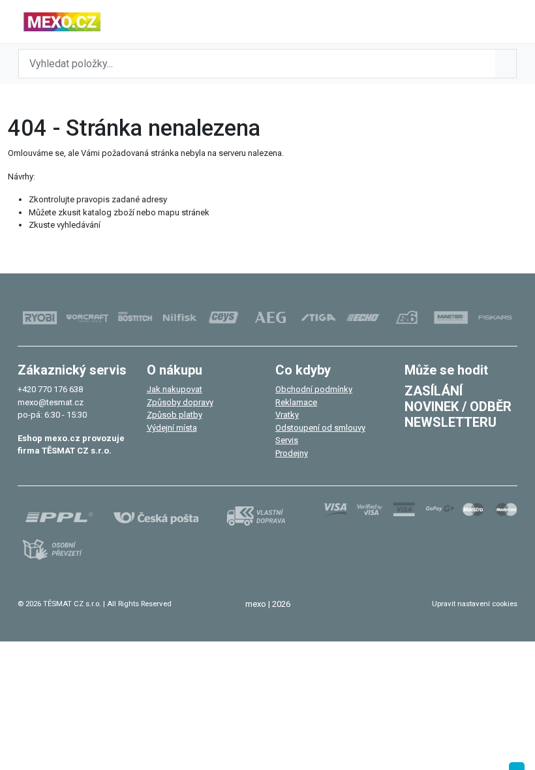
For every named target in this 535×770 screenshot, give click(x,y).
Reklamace (296, 402)
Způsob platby (174, 415)
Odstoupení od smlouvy (320, 428)
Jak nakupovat (174, 389)
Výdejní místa (172, 428)
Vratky (287, 415)
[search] (505, 64)
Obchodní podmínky (313, 389)
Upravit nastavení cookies (474, 603)
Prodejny (291, 453)
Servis (286, 440)
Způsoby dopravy (180, 402)
